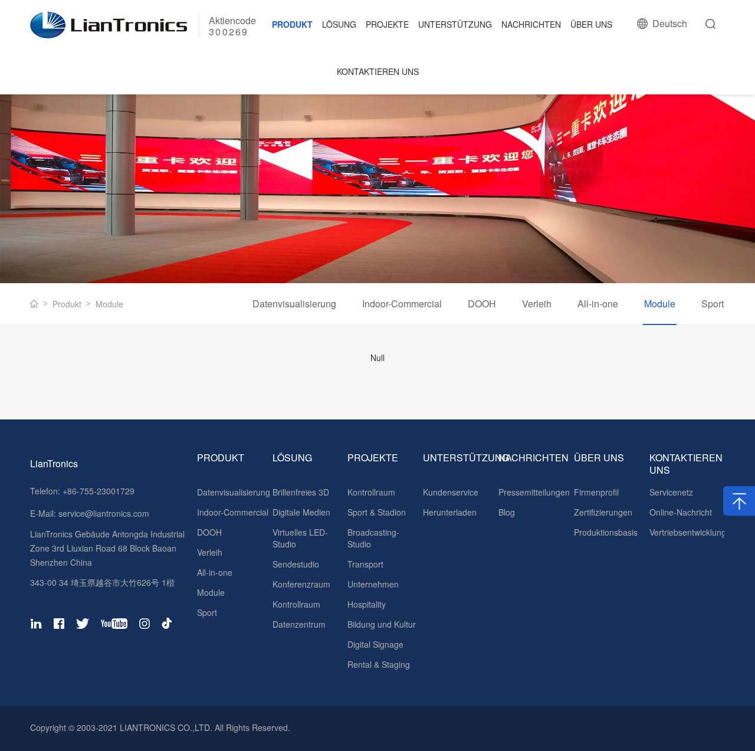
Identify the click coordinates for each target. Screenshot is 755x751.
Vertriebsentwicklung (687, 532)
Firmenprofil (596, 492)
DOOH (482, 303)
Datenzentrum (299, 624)
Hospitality (366, 604)
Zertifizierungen (603, 512)
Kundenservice (450, 492)
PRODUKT (292, 24)
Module (109, 304)
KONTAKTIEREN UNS (378, 71)
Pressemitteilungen (534, 492)
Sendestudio (296, 564)
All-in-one (597, 303)
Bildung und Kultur (381, 624)
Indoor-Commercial (402, 303)
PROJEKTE (387, 24)
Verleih (537, 303)
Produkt (66, 304)
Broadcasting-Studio (373, 538)
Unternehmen (373, 584)
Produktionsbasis (606, 532)
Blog (506, 512)
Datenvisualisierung (294, 303)
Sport (712, 303)
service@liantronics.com (102, 513)
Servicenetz (671, 492)
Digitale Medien (301, 512)
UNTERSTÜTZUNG (455, 24)
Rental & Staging (378, 664)
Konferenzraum (301, 584)
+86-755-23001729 (98, 491)
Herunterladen (450, 512)
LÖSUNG (339, 24)
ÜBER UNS (591, 24)
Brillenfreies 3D (301, 492)
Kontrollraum (296, 604)
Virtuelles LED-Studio (300, 538)
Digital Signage (375, 644)
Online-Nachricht (680, 512)
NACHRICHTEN (531, 24)
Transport (365, 564)
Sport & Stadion (376, 512)
